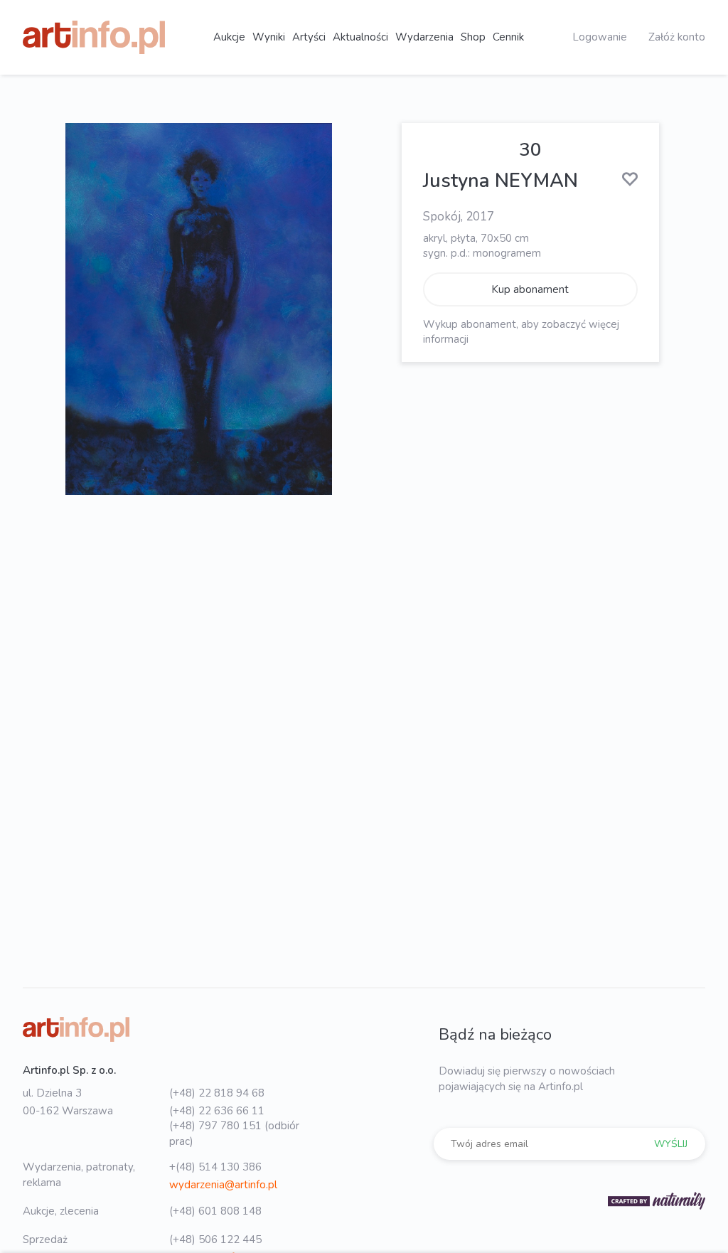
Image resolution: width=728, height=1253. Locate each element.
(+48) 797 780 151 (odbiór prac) (234, 1133)
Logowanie (599, 37)
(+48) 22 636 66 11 (216, 1111)
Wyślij (670, 1144)
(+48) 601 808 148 (215, 1211)
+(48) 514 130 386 (215, 1167)
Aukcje (229, 37)
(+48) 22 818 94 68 (216, 1093)
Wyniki (268, 37)
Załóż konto (676, 37)
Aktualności (360, 37)
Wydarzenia (424, 37)
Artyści (309, 37)
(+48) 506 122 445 (215, 1239)
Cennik (508, 37)
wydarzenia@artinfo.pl (223, 1185)
